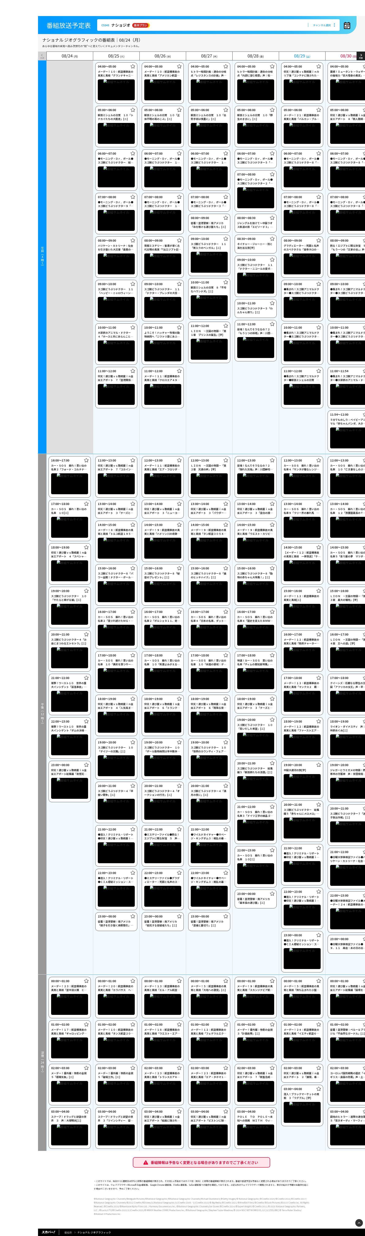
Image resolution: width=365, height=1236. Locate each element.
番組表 (68, 1232)
